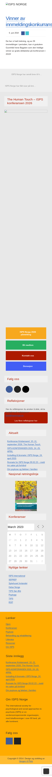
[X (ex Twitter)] (17, 389)
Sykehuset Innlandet (18, 583)
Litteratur (10, 639)
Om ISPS (10, 647)
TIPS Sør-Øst (15, 591)
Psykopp (12, 595)
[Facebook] (9, 389)
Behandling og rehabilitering (18, 635)
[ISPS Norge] (16, 4)
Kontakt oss (28, 355)
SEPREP (13, 579)
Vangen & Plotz (26, 761)
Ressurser (10, 643)
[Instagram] (25, 389)
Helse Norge (14, 587)
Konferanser (11, 628)
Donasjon (28, 366)
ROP (11, 602)
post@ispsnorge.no (15, 415)
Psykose (9, 632)
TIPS (11, 598)
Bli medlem (28, 345)
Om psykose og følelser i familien (22, 469)
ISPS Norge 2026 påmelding (28, 333)
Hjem (8, 624)
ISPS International (17, 576)
